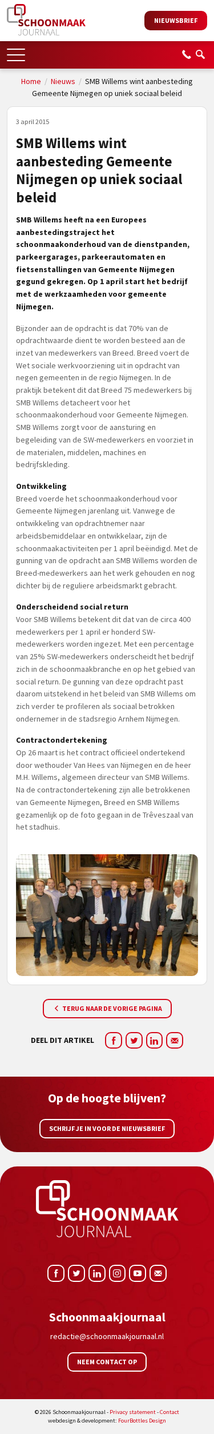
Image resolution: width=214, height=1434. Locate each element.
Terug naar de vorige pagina (111, 1008)
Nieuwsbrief (175, 20)
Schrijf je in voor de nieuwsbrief (107, 1128)
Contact (169, 1412)
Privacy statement (133, 1412)
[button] (16, 51)
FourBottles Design (107, 1420)
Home (31, 81)
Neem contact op (107, 1361)
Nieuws (63, 81)
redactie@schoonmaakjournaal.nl (107, 1336)
